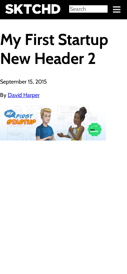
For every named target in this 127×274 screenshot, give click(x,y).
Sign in (11, 10)
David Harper (24, 95)
